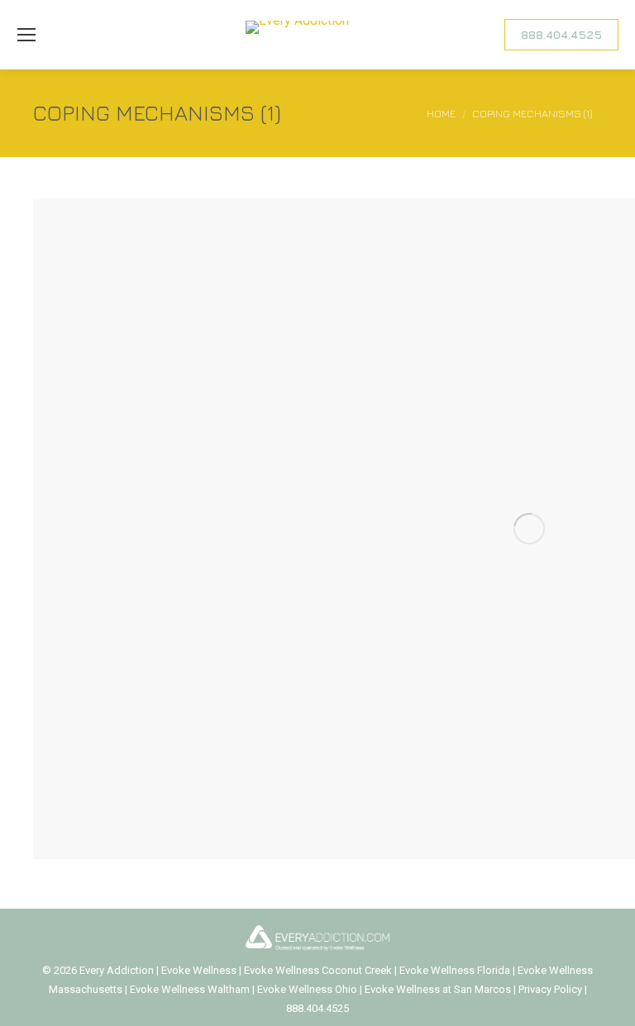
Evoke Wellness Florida (454, 970)
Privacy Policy (551, 989)
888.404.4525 (317, 1008)
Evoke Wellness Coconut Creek (318, 970)
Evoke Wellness (198, 970)
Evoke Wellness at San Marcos (438, 989)
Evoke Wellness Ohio (307, 989)
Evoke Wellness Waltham (190, 989)
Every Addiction (117, 970)
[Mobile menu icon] (26, 35)
